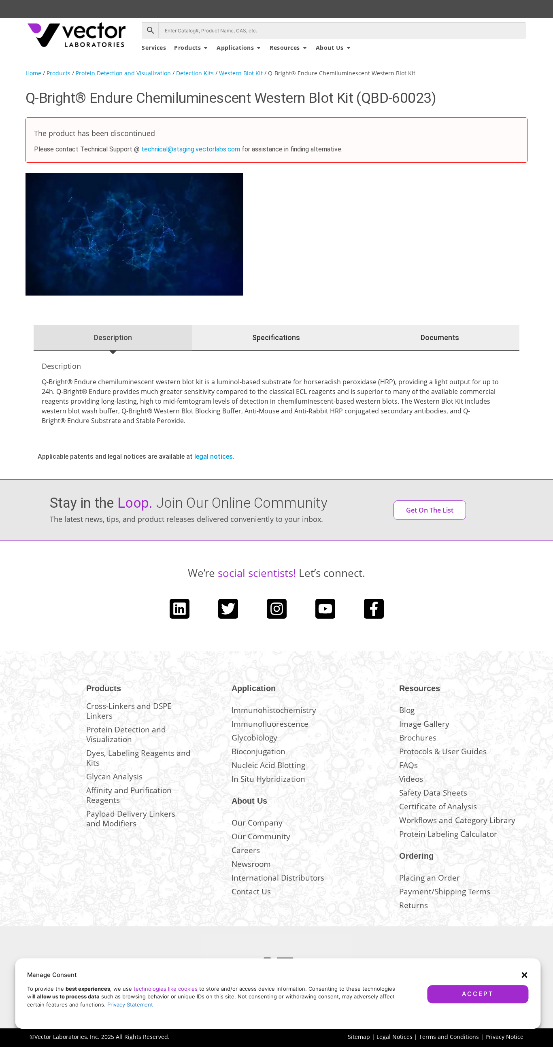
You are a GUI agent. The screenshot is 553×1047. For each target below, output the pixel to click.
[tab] (113, 338)
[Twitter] (228, 609)
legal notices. (214, 456)
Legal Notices (394, 1037)
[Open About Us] (348, 47)
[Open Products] (205, 47)
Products (58, 73)
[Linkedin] (179, 609)
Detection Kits (195, 73)
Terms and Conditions (449, 1037)
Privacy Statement (130, 1004)
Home (33, 73)
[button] (524, 975)
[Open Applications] (259, 47)
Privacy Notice (504, 1037)
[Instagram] (277, 609)
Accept (478, 994)
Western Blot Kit (241, 73)
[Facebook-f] (374, 609)
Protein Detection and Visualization (123, 73)
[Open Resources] (305, 47)
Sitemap (359, 1037)
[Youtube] (325, 609)
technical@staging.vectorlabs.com (190, 149)
